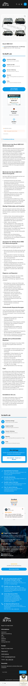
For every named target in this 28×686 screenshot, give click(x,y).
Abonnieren (22, 672)
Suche (2, 637)
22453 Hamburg (5, 654)
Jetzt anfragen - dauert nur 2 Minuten (14, 458)
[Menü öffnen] (25, 4)
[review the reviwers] (22, 509)
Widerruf (3, 640)
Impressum (3, 632)
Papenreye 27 (4, 651)
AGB (2, 635)
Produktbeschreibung (8, 139)
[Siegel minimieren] (26, 676)
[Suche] (16, 4)
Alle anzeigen (6, 133)
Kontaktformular (6, 554)
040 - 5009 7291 (6, 543)
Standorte (3, 638)
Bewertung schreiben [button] (14, 569)
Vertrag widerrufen (5, 641)
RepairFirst (10, 679)
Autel (12, 601)
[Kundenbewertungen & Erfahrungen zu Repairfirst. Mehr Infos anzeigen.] (14, 99)
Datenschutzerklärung (6, 633)
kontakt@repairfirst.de (8, 555)
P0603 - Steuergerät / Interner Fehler (10, 131)
